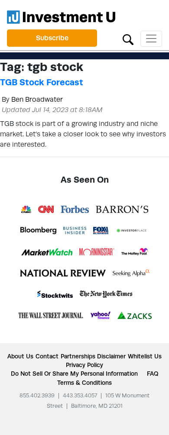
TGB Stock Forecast (41, 82)
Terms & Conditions (84, 382)
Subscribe (52, 38)
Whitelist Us (145, 356)
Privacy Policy (84, 364)
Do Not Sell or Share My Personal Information (74, 373)
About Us (20, 356)
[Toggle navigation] (151, 39)
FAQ (152, 373)
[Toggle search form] (128, 39)
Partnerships (78, 356)
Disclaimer (111, 356)
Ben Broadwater (37, 99)
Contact (47, 356)
